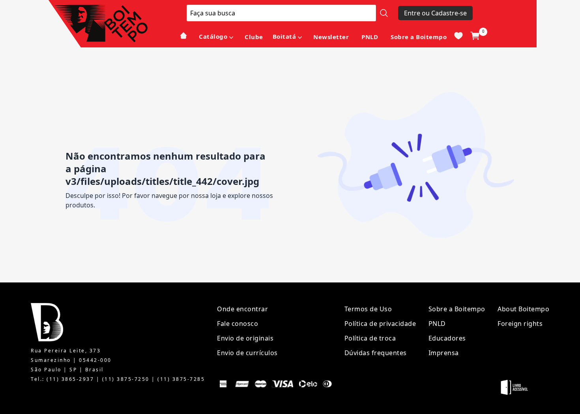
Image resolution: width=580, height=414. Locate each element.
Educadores (447, 338)
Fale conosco (237, 323)
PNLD (369, 37)
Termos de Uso (368, 309)
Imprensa (443, 352)
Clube (254, 37)
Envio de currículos (247, 352)
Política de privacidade (380, 323)
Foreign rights (520, 323)
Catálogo (213, 36)
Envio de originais (245, 338)
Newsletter (331, 37)
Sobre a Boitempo (419, 37)
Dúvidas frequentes (375, 352)
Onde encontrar (242, 309)
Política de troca (370, 338)
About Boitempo (523, 309)
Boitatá (284, 36)
